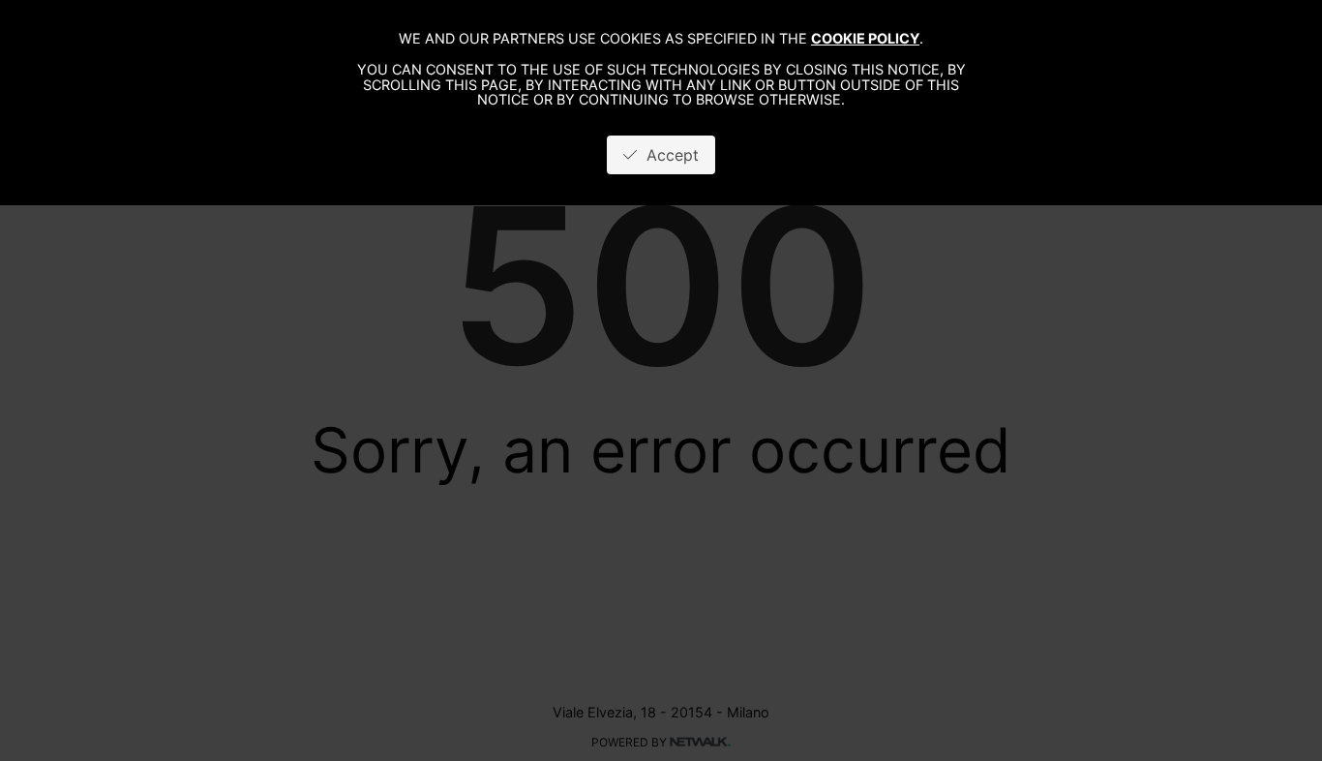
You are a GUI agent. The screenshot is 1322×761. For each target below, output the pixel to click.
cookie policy (865, 38)
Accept (668, 155)
